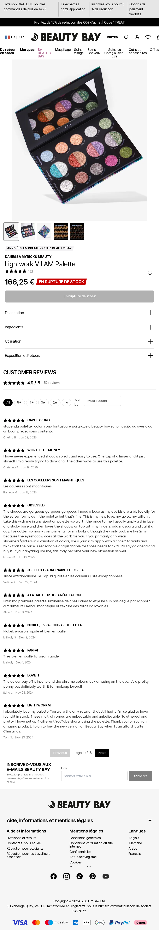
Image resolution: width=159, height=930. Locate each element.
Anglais (134, 838)
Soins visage (79, 51)
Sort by (78, 402)
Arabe (133, 848)
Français (135, 853)
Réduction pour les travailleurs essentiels (28, 855)
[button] (126, 37)
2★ (55, 402)
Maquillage (63, 49)
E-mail (65, 768)
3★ (43, 402)
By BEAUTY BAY (45, 53)
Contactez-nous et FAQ (24, 843)
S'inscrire (140, 776)
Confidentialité (80, 852)
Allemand (135, 843)
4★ (31, 402)
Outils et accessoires (138, 51)
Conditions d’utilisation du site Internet (91, 844)
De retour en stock (8, 51)
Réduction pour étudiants (25, 848)
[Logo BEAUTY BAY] (65, 37)
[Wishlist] (148, 37)
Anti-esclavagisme (83, 857)
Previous (60, 752)
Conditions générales (85, 838)
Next (102, 752)
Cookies (76, 862)
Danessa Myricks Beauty (28, 257)
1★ (66, 402)
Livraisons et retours (21, 838)
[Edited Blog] (112, 37)
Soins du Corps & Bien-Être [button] (114, 53)
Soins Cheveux (94, 51)
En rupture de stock (80, 296)
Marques (27, 49)
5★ (19, 402)
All (8, 402)
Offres (154, 49)
